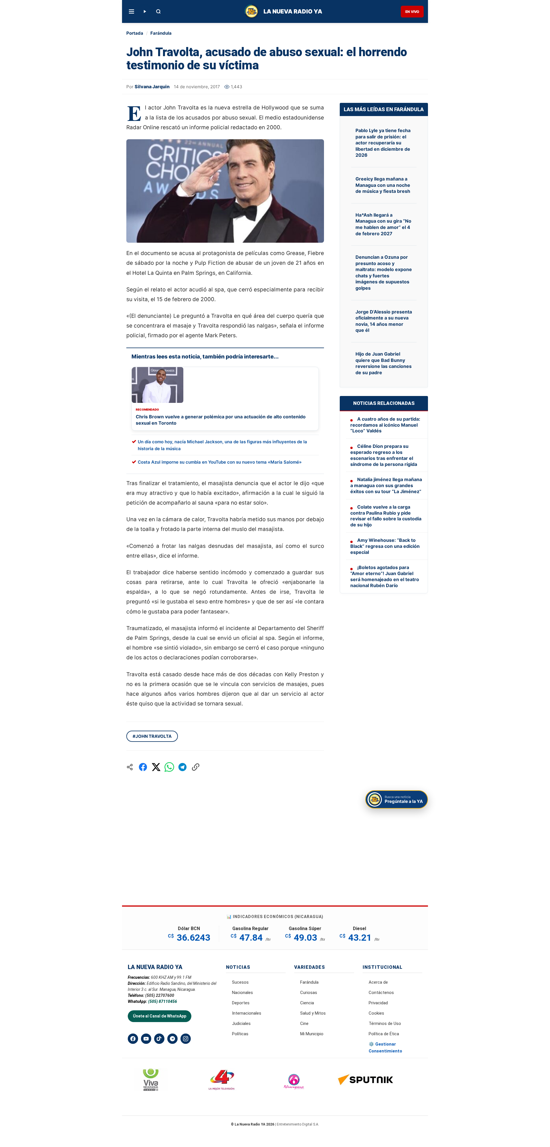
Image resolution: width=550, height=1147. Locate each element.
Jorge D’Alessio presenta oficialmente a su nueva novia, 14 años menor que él (383, 321)
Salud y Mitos (313, 1013)
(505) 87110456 (162, 1001)
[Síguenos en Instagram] (185, 1039)
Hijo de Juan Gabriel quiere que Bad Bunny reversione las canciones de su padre (383, 363)
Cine (304, 1023)
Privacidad (378, 1002)
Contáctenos (381, 992)
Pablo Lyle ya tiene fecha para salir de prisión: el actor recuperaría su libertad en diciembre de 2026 (382, 143)
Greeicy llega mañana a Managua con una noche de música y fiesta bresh (382, 185)
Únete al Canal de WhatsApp (159, 1016)
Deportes (241, 1002)
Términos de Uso (385, 1023)
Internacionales (246, 1013)
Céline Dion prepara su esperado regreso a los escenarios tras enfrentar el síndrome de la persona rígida (383, 455)
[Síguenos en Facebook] (133, 1039)
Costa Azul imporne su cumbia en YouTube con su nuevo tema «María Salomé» (220, 462)
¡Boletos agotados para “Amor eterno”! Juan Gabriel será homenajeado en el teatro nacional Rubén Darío (384, 576)
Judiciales (241, 1023)
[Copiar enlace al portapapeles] (196, 767)
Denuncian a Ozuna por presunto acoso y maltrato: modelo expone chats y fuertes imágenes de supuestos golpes (383, 272)
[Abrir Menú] (131, 11)
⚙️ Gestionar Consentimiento (385, 1048)
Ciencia (307, 1002)
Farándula (161, 33)
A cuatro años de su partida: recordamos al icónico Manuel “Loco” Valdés (385, 425)
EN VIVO (412, 11)
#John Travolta (152, 736)
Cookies (376, 1013)
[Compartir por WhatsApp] (169, 767)
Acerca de (378, 982)
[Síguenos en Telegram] (172, 1039)
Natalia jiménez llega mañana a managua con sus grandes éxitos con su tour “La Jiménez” (386, 485)
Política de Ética (384, 1033)
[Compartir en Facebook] (143, 767)
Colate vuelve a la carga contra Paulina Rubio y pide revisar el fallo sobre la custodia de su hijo (385, 516)
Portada (134, 33)
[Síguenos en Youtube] (146, 1039)
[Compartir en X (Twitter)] (156, 767)
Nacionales (242, 992)
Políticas (240, 1033)
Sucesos (240, 982)
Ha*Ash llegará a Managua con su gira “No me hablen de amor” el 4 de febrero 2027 (383, 224)
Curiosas (308, 992)
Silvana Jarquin (152, 86)
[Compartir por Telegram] (182, 767)
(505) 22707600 (159, 995)
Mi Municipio (311, 1033)
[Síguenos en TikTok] (159, 1039)
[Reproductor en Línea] (144, 11)
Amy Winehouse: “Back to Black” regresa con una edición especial (385, 546)
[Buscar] (158, 11)
